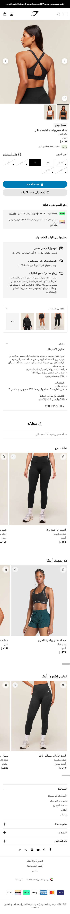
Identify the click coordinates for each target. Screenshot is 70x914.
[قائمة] (65, 14)
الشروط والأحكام (35, 861)
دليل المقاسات (10, 154)
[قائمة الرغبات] (13, 456)
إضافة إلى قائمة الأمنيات (33, 192)
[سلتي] (5, 14)
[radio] (63, 112)
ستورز (35, 870)
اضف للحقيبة (33, 184)
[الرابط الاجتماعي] (50, 849)
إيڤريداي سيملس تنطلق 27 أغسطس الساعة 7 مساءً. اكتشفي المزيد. (35, 4)
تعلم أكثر (12, 213)
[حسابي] (12, 14)
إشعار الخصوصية (35, 865)
